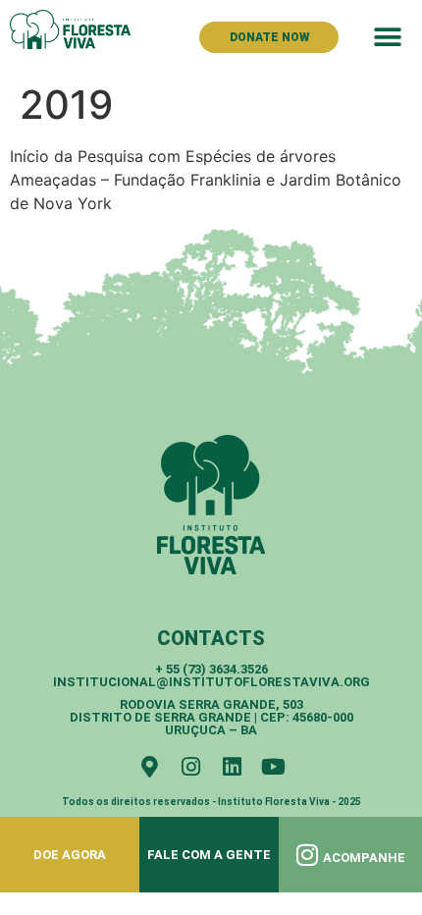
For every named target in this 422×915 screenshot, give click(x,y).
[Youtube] (273, 767)
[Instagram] (190, 767)
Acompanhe (364, 857)
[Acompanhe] (307, 854)
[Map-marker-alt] (149, 767)
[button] (387, 37)
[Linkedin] (231, 767)
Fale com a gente (209, 854)
